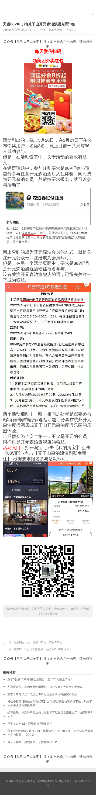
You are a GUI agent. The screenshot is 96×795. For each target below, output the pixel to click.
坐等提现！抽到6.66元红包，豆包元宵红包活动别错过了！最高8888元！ (49, 714)
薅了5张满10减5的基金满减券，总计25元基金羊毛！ (40, 679)
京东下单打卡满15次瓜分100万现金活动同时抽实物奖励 (42, 694)
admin (7, 29)
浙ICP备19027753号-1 (52, 781)
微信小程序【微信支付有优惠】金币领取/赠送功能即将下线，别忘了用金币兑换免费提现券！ (49, 703)
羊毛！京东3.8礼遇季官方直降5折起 (29, 723)
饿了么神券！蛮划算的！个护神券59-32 (32, 742)
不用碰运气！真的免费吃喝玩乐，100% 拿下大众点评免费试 (45, 686)
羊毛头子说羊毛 (48, 5)
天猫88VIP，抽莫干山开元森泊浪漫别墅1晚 (39, 24)
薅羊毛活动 (55, 29)
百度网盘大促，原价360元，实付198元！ (39, 642)
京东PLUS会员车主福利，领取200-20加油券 (41, 649)
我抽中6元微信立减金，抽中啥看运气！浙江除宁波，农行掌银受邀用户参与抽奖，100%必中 (50, 732)
